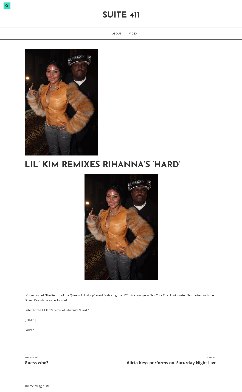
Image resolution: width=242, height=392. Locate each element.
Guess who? (36, 360)
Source (29, 330)
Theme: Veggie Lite (37, 386)
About (116, 33)
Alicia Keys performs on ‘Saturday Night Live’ (172, 360)
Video (133, 33)
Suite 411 (121, 15)
